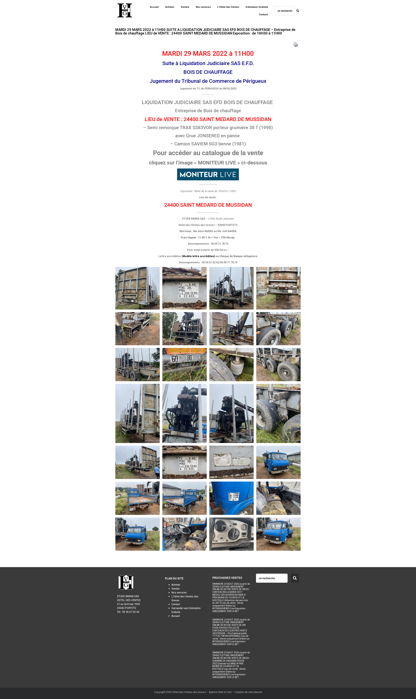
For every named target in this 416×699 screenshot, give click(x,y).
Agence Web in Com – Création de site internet (235, 692)
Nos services (203, 7)
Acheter (169, 7)
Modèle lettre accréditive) (198, 256)
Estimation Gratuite (257, 7)
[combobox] (284, 10)
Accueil (154, 7)
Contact (263, 14)
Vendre (185, 7)
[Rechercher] (297, 10)
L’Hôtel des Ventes (228, 7)
